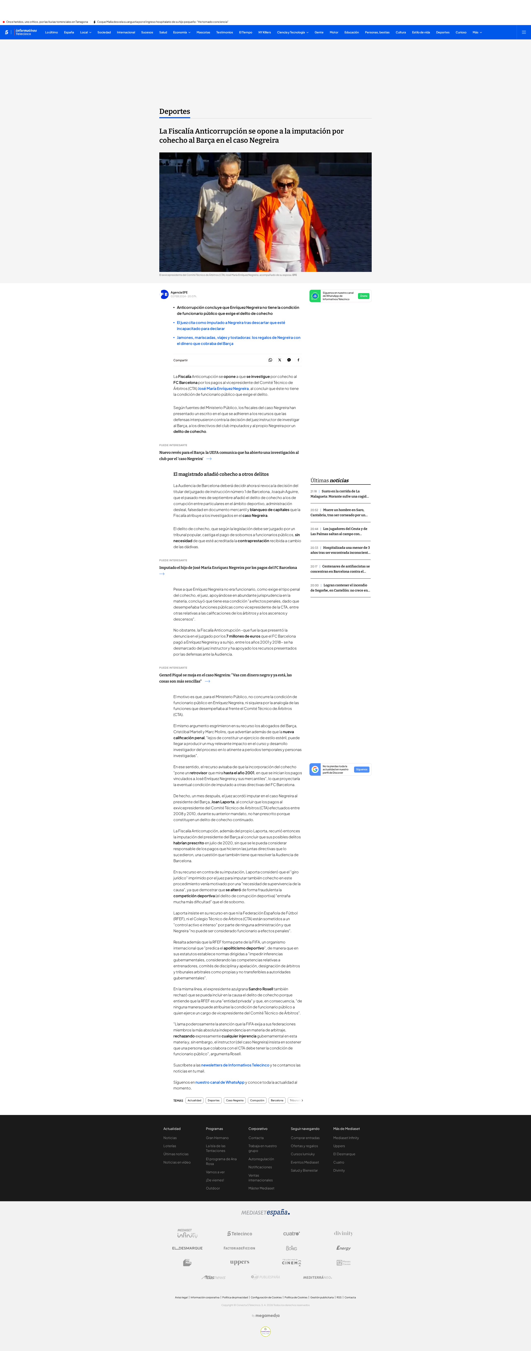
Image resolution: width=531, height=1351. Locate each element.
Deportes (174, 111)
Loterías (169, 1146)
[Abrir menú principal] (524, 32)
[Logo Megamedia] (267, 1315)
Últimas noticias (176, 1154)
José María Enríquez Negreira (223, 388)
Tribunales (296, 1100)
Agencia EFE (179, 292)
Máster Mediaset (261, 1188)
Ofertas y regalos (304, 1146)
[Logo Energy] (343, 1248)
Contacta (256, 1138)
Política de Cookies (296, 1297)
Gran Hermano (217, 1138)
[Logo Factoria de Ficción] (239, 1248)
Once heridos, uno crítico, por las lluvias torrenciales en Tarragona (47, 22)
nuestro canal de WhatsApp (220, 1082)
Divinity (339, 1170)
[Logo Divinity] (343, 1233)
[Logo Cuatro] (291, 1233)
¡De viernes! (215, 1180)
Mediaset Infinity (346, 1138)
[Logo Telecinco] (239, 1233)
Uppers (339, 1146)
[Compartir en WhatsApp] (270, 360)
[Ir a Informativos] (25, 32)
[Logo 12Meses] (344, 1263)
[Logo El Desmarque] (187, 1248)
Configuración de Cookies (266, 1297)
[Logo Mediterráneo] (317, 1277)
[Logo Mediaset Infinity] (187, 1233)
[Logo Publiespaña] (265, 1277)
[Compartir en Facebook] (298, 360)
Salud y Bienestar (304, 1170)
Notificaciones (260, 1167)
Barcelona (277, 1100)
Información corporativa (205, 1297)
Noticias (170, 1138)
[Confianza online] (266, 1335)
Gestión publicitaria (322, 1297)
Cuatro (338, 1162)
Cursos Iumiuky (303, 1154)
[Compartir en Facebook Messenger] (289, 360)
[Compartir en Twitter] (279, 360)
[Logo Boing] (291, 1248)
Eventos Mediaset (305, 1162)
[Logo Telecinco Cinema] (291, 1263)
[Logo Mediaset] (265, 1215)
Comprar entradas (305, 1138)
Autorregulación (261, 1159)
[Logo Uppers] (239, 1262)
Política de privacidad (235, 1297)
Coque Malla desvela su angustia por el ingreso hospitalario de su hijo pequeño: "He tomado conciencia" (162, 22)
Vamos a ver (215, 1172)
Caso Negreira (235, 1100)
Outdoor (213, 1188)
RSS (339, 1297)
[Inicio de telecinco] (6, 32)
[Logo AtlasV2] (213, 1277)
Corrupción (257, 1100)
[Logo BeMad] (187, 1262)
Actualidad (194, 1100)
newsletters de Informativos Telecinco (235, 1065)
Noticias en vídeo (177, 1162)
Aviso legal (181, 1297)
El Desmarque (344, 1154)
